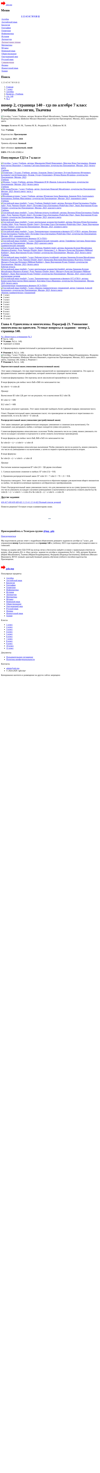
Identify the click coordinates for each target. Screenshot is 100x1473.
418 (10, 502)
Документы (6, 652)
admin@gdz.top (12, 668)
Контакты (5, 664)
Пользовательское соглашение (19, 657)
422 (37, 502)
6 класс (6, 307)
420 (17, 502)
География (6, 28)
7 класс (6, 309)
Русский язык (7, 59)
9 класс (6, 314)
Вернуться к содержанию (16, 337)
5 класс (6, 304)
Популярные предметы (11, 574)
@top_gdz (48, 531)
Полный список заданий (50, 502)
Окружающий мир (9, 56)
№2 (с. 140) (8, 339)
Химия (4, 71)
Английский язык (9, 22)
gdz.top (8, 5)
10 (36, 16)
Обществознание (9, 54)
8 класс (6, 311)
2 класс (6, 297)
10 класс (7, 316)
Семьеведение (7, 62)
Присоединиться (8, 536)
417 (6, 502)
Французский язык (9, 68)
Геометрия (6, 31)
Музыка (4, 48)
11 (39, 16)
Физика (4, 65)
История (5, 36)
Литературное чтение (11, 42)
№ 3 (30, 337)
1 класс (6, 295)
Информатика (7, 33)
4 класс (6, 302)
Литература (6, 39)
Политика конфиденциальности (20, 659)
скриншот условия (11, 344)
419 (14, 502)
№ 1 (3, 337)
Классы (4, 620)
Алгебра (5, 19)
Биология (5, 25)
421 (21, 502)
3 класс (6, 300)
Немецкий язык (8, 51)
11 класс (7, 318)
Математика (6, 45)
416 (3, 502)
